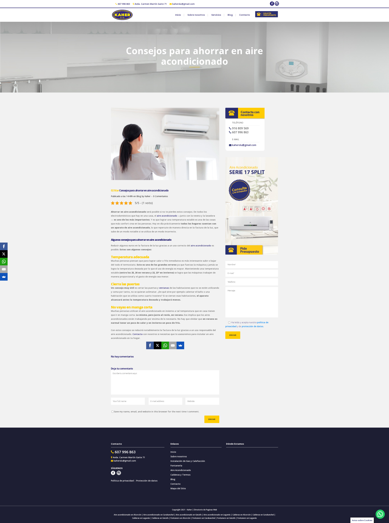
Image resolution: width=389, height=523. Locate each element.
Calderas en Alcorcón (241, 514)
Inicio (173, 451)
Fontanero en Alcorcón (180, 518)
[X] (157, 345)
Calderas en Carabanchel (263, 514)
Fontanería (176, 465)
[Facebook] (150, 345)
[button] (380, 514)
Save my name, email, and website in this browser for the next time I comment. (156, 411)
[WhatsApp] (165, 345)
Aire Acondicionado (180, 470)
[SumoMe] (180, 345)
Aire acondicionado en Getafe (188, 514)
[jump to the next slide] (273, 206)
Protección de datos (146, 480)
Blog (138, 196)
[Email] (173, 345)
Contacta (138, 334)
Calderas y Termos (180, 474)
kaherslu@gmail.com (183, 3)
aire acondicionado (167, 215)
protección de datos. (253, 326)
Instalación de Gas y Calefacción (187, 461)
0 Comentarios (160, 196)
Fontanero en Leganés (247, 518)
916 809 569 (240, 128)
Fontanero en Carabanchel (204, 518)
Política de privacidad (122, 480)
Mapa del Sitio (178, 488)
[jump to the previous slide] (230, 206)
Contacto (175, 483)
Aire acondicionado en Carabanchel (158, 514)
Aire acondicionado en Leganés (217, 514)
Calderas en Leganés (141, 518)
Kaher (147, 196)
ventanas (164, 287)
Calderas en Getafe (160, 518)
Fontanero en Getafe (226, 518)
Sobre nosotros (178, 456)
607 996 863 (124, 3)
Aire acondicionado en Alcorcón (127, 514)
